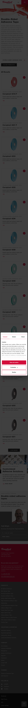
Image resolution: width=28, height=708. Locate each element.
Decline (14, 372)
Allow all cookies (14, 362)
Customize (13, 367)
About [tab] (23, 336)
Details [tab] (14, 336)
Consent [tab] (5, 336)
